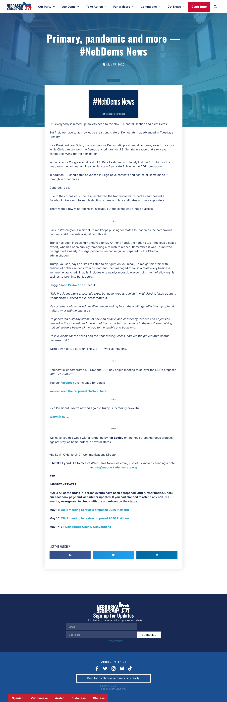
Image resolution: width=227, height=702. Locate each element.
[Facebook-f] (97, 668)
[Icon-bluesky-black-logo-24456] (121, 668)
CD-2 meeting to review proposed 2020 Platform (95, 509)
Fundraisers (121, 6)
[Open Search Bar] (215, 7)
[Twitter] (105, 668)
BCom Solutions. (117, 688)
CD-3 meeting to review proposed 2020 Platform (95, 518)
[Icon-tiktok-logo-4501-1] (130, 668)
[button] (70, 555)
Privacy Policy (115, 640)
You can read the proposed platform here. (78, 391)
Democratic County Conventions (88, 526)
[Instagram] (113, 668)
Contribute (199, 6)
